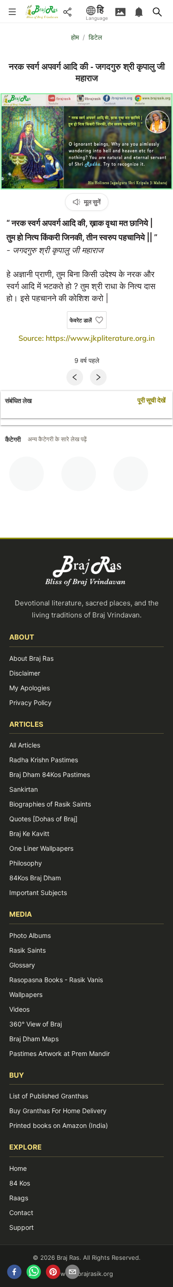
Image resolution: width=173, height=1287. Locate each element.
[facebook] (14, 1273)
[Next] (98, 377)
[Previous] (74, 377)
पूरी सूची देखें (151, 400)
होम (75, 37)
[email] (72, 1273)
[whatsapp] (33, 1273)
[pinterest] (53, 1273)
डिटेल (95, 37)
